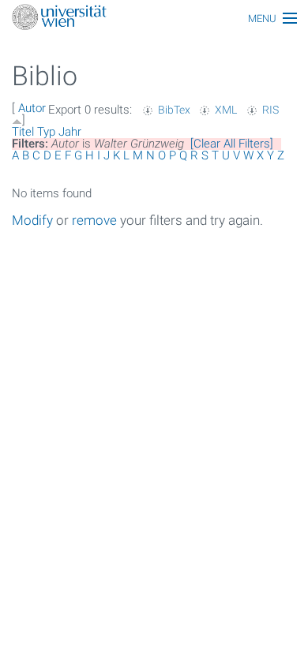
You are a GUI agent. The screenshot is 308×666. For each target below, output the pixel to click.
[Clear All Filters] (231, 144)
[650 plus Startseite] (154, 18)
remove (94, 220)
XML (226, 109)
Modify (32, 220)
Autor (32, 108)
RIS (270, 109)
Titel (23, 132)
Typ (46, 132)
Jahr (69, 132)
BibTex (174, 109)
